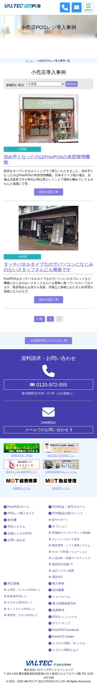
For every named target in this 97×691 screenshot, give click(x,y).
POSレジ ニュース (64, 617)
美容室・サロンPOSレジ (22, 615)
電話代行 (57, 576)
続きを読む (47, 192)
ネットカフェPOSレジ (20, 608)
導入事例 (57, 583)
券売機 (11, 520)
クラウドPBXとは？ (65, 650)
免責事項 (57, 610)
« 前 (39, 319)
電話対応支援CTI (62, 564)
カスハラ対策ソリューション (69, 551)
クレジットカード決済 (65, 539)
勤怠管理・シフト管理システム (70, 545)
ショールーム (60, 596)
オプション (59, 526)
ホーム (29, 60)
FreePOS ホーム (18, 507)
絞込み (71, 84)
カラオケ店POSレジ (19, 602)
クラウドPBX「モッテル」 (69, 643)
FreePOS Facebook (65, 630)
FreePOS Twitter (62, 636)
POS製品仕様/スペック (67, 513)
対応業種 (13, 583)
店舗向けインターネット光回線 (70, 532)
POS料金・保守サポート (68, 507)
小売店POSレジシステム (47, 340)
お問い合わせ (16, 540)
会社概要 (57, 590)
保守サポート (59, 519)
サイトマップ (60, 623)
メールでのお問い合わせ (47, 430)
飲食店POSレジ (16, 596)
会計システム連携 (62, 570)
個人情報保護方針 (63, 603)
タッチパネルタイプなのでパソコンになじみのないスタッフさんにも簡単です (48, 267)
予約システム (16, 526)
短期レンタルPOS (19, 533)
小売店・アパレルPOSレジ (23, 589)
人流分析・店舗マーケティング (70, 557)
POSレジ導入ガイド (21, 513)
